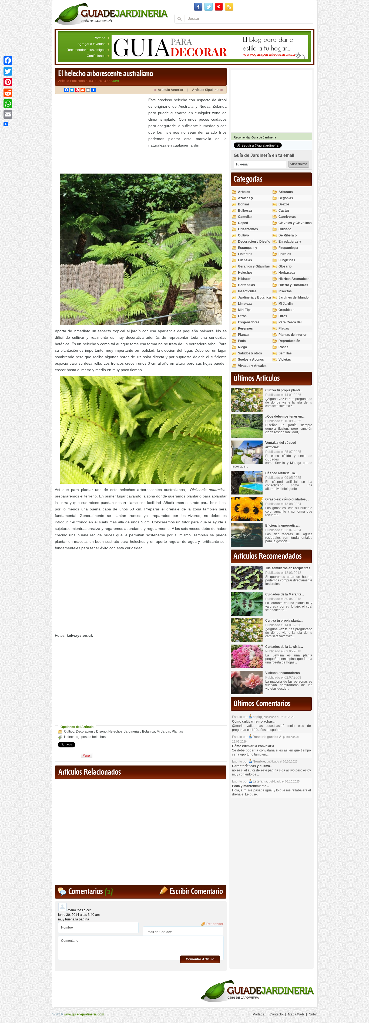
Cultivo (69, 731)
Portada (99, 38)
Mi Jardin (163, 731)
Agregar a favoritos (91, 44)
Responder (214, 924)
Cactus (284, 210)
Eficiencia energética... (282, 525)
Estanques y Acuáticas (247, 250)
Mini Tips (244, 310)
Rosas (284, 347)
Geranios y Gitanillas (254, 266)
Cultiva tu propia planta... (284, 390)
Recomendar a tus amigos (86, 50)
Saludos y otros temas (250, 355)
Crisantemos (248, 229)
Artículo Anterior (170, 90)
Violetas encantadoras (282, 673)
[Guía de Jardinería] (111, 14)
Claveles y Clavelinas (295, 223)
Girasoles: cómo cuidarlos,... (287, 499)
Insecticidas (247, 291)
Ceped (243, 223)
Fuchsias (245, 260)
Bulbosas (245, 210)
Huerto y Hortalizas (293, 285)
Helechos (115, 731)
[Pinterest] (7, 82)
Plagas (284, 328)
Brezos (284, 204)
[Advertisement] (100, 134)
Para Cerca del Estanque (290, 324)
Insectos (285, 291)
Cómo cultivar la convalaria (253, 746)
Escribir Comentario (196, 891)
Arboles (244, 192)
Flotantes (245, 254)
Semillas (285, 353)
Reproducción (289, 341)
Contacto (276, 1014)
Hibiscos (244, 279)
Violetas (285, 359)
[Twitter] (7, 71)
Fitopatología (288, 248)
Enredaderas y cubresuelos (290, 244)
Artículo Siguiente (205, 90)
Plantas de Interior (293, 335)
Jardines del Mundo (293, 297)
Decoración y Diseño (91, 731)
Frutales (285, 254)
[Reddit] (7, 92)
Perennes (245, 328)
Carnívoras (287, 217)
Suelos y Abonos (251, 359)
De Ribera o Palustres (288, 237)
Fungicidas (287, 260)
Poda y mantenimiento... (250, 786)
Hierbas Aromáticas (294, 279)
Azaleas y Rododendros (248, 200)
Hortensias (246, 285)
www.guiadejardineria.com (84, 1014)
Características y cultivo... (252, 766)
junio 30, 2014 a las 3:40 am (79, 915)
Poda (242, 341)
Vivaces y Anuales (252, 366)
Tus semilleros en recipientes (287, 568)
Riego (242, 347)
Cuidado (285, 229)
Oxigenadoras (249, 322)
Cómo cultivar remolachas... (253, 721)
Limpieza (245, 304)
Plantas (177, 731)
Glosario (285, 266)
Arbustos (286, 192)
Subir (313, 1014)
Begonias (286, 198)
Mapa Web (296, 1014)
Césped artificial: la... (281, 473)
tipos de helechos (93, 737)
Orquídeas (286, 310)
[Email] (7, 114)
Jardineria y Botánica (139, 731)
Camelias (245, 217)
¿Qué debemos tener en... (284, 416)
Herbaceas (287, 273)
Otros (242, 316)
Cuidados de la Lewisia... (284, 647)
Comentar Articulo (200, 959)
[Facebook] (7, 60)
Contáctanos (96, 56)
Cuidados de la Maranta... (284, 594)
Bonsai (243, 204)
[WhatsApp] (7, 103)
